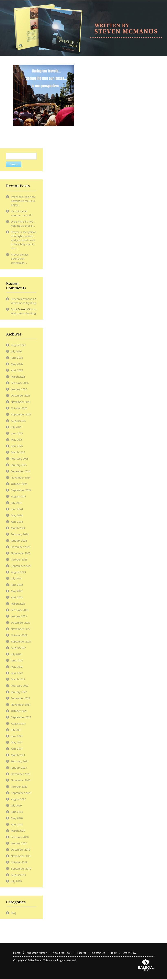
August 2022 (18, 648)
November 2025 (20, 402)
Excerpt (81, 953)
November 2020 (20, 780)
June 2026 (17, 357)
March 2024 (18, 528)
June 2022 (17, 660)
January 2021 (19, 767)
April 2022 (17, 673)
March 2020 (18, 831)
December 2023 (20, 547)
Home (16, 953)
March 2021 (18, 755)
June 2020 (17, 812)
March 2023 (18, 603)
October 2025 (19, 408)
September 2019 (21, 868)
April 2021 (17, 749)
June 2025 (17, 433)
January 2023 (19, 616)
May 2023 (17, 591)
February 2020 (20, 837)
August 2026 (18, 345)
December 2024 (20, 471)
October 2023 (19, 559)
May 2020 (17, 818)
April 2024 (17, 521)
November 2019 (20, 856)
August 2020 (18, 799)
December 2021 (20, 698)
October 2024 (19, 484)
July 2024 (16, 503)
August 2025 (18, 421)
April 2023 (17, 597)
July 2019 (16, 881)
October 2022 (19, 635)
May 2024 (17, 515)
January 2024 (19, 540)
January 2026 (19, 389)
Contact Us (98, 953)
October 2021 (19, 711)
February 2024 (20, 534)
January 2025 (19, 465)
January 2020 (19, 843)
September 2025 (21, 414)
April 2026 (17, 370)
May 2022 (17, 667)
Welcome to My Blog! (23, 303)
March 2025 (18, 452)
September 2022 (21, 641)
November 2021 (20, 704)
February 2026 (20, 383)
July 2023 (16, 578)
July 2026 (16, 351)
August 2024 (18, 496)
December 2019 (20, 849)
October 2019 (19, 862)
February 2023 (20, 610)
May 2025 (17, 439)
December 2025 (20, 395)
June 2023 (17, 585)
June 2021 (17, 736)
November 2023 (20, 553)
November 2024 (20, 477)
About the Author (37, 953)
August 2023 (18, 572)
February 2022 (20, 685)
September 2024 (21, 490)
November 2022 (20, 629)
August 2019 (18, 875)
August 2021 (18, 723)
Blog (13, 913)
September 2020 (21, 793)
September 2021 (21, 717)
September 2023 (21, 566)
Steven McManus (21, 299)
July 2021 (16, 730)
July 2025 (16, 427)
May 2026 (17, 364)
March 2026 (18, 376)
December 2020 (20, 774)
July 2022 (16, 654)
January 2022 (19, 692)
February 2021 (20, 761)
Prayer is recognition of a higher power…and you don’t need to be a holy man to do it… (23, 240)
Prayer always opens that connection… (20, 258)
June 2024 (17, 509)
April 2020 (17, 824)
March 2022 (18, 679)
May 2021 (17, 742)
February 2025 (20, 458)
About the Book (62, 953)
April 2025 (17, 446)
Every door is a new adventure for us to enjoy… (23, 201)
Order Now (129, 953)
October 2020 (19, 786)
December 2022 (20, 622)
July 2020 (16, 805)
